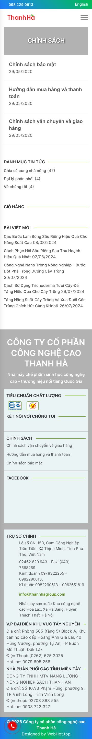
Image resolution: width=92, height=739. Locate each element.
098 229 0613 (21, 4)
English (81, 4)
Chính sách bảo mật (32, 64)
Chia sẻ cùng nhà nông (25, 170)
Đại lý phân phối (18, 178)
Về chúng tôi (15, 186)
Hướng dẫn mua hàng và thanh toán (45, 93)
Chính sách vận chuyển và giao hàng (46, 124)
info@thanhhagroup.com (42, 594)
